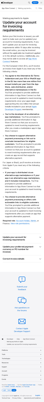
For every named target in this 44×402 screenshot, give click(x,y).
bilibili (7, 386)
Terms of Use (6, 398)
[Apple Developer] (7, 2)
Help (18, 339)
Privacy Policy (16, 398)
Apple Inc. (17, 396)
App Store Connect (8, 8)
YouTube (26, 386)
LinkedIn (12, 386)
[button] (29, 2)
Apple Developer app (28, 385)
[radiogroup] (9, 390)
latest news (11, 385)
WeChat (18, 386)
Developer (10, 339)
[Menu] (41, 2)
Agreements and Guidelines (32, 398)
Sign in (35, 2)
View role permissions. (20, 223)
